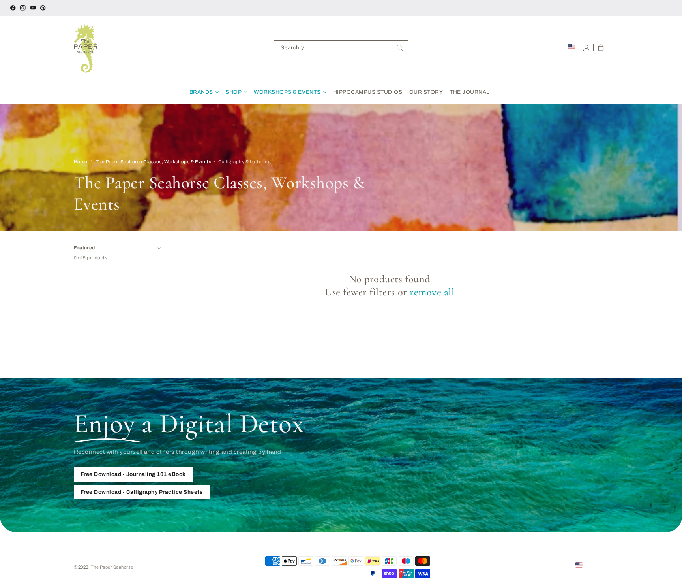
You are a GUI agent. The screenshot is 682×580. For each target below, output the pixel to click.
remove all (432, 292)
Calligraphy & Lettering (244, 161)
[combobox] (341, 47)
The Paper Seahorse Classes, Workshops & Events (153, 161)
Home (81, 161)
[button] (601, 47)
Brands (201, 92)
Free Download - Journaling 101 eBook (133, 474)
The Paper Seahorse (112, 567)
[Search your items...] (399, 48)
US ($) (591, 564)
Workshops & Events (287, 92)
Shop (233, 92)
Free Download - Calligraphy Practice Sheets (142, 492)
